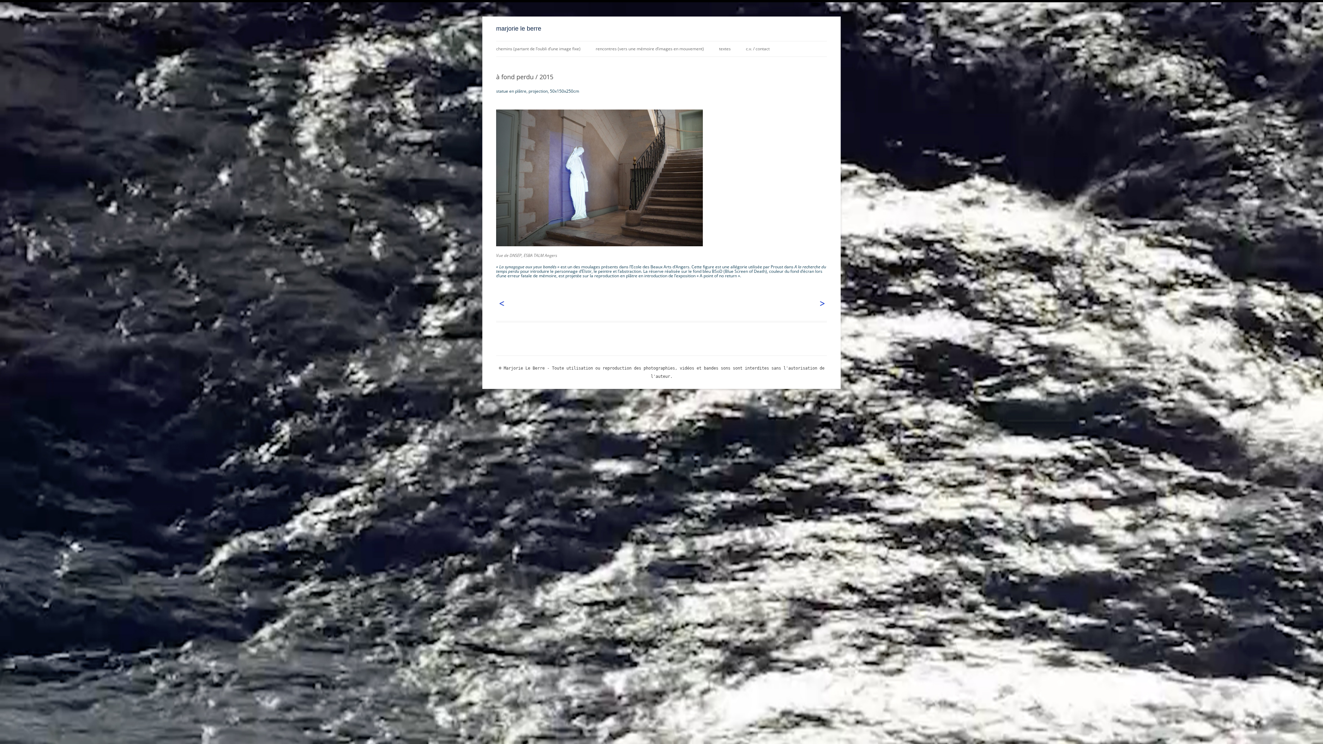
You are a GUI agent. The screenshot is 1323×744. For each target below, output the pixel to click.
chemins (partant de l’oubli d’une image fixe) (538, 49)
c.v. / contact (758, 49)
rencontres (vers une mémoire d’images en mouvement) (650, 49)
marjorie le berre (518, 28)
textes (725, 49)
